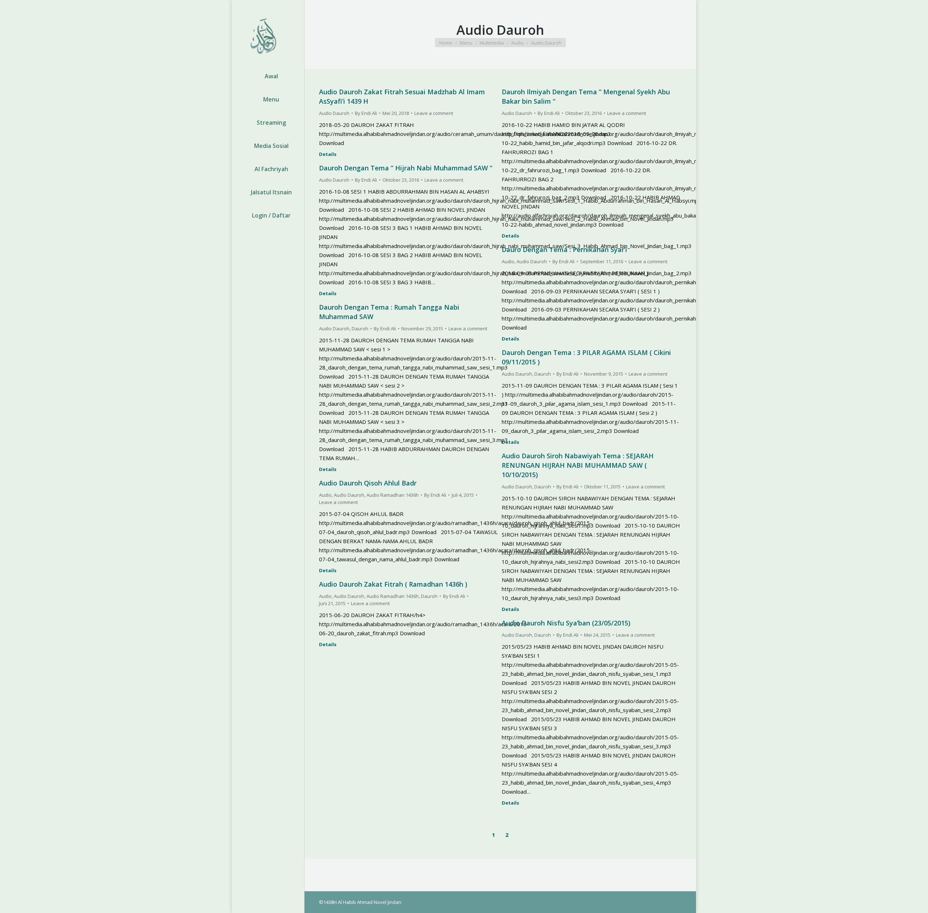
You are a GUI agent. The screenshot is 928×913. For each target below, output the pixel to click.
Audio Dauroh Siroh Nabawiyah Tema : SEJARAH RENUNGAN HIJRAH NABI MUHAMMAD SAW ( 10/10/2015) (578, 465)
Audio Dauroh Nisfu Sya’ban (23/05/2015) (566, 623)
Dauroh (360, 328)
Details (327, 154)
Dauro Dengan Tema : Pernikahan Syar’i (564, 249)
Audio (508, 261)
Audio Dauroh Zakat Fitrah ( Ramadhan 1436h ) (393, 584)
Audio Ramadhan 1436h (392, 495)
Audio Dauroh (334, 113)
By (366, 113)
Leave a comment (433, 113)
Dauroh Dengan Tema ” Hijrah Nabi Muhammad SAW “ (405, 168)
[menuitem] (268, 76)
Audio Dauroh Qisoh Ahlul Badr (368, 483)
